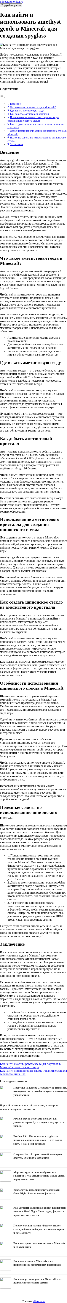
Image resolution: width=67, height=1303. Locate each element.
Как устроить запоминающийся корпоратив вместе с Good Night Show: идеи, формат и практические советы (39, 1211)
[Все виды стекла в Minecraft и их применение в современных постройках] (5, 1269)
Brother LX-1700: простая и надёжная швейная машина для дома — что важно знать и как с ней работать (37, 1140)
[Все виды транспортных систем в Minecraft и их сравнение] (5, 1251)
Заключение (16, 144)
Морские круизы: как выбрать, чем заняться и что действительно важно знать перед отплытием (39, 1176)
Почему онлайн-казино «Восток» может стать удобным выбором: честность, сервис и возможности (39, 1229)
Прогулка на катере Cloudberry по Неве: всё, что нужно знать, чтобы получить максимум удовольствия (40, 1091)
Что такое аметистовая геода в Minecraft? (33, 107)
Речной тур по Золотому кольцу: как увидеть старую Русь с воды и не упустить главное (38, 1122)
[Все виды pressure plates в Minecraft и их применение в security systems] (5, 1287)
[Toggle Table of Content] (3, 97)
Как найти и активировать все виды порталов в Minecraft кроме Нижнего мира (30, 1065)
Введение (15, 103)
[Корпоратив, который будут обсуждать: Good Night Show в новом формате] (5, 1198)
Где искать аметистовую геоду (27, 110)
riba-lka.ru (39, 1301)
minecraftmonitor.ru (11, 1)
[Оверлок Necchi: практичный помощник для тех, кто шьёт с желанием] (5, 1162)
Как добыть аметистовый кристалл (29, 113)
